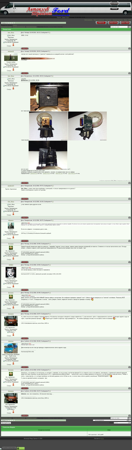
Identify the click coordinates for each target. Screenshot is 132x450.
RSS (67, 17)
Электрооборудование (31, 26)
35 (50, 314)
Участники (108, 20)
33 (50, 265)
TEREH (11, 265)
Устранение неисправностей (19, 26)
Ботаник (10, 243)
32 (50, 243)
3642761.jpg (59, 173)
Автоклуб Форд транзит (6, 26)
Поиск (125, 20)
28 (52, 76)
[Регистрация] (114, 5)
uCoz (102, 438)
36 (50, 341)
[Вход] (114, 10)
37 (50, 370)
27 (49, 51)
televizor (10, 341)
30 (52, 201)
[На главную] (48, 16)
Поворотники (40, 26)
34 (50, 292)
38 (50, 391)
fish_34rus (11, 32)
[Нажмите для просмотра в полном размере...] (49, 111)
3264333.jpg (33, 173)
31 (52, 220)
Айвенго (10, 220)
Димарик (11, 314)
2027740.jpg (71, 173)
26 (49, 32)
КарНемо (15, 25)
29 (52, 185)
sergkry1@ (11, 185)
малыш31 (11, 51)
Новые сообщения (99, 20)
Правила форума (118, 20)
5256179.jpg (46, 173)
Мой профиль (88, 20)
